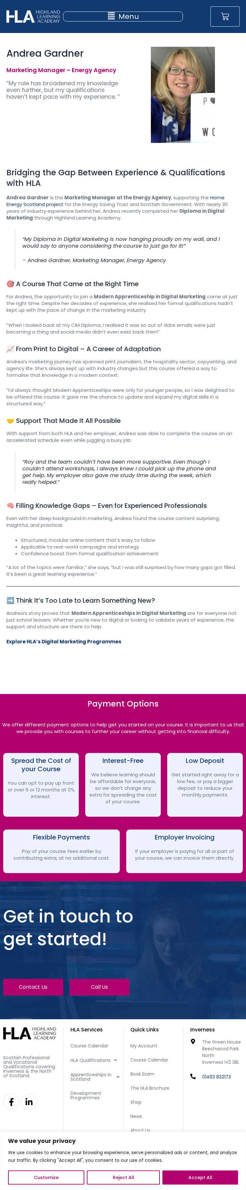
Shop (136, 1102)
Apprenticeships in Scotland (90, 1076)
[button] (123, 16)
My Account (143, 1046)
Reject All (123, 1177)
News (136, 1116)
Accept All (200, 1177)
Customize (46, 1177)
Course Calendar (89, 1046)
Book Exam (142, 1074)
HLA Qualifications (90, 1060)
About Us (140, 1130)
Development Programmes (85, 1095)
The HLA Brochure (149, 1088)
